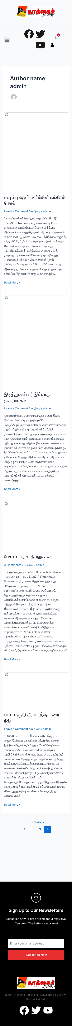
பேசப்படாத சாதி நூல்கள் (27, 556)
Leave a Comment (16, 211)
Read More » (12, 282)
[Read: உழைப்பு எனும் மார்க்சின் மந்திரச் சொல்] (36, 151)
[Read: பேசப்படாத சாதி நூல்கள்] (36, 525)
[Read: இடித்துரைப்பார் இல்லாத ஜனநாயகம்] (36, 341)
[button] (7, 40)
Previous (36, 822)
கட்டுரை (35, 211)
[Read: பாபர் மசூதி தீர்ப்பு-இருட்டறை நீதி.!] (36, 690)
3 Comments (12, 565)
